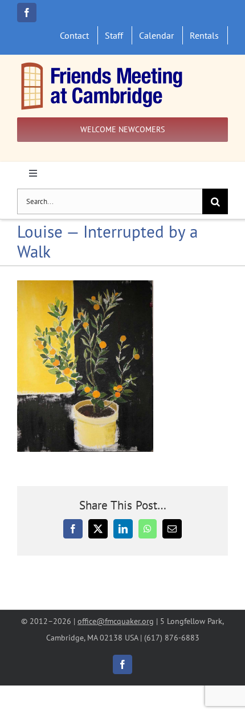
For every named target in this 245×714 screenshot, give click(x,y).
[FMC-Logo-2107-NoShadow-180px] (102, 65)
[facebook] (26, 12)
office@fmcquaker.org (115, 620)
